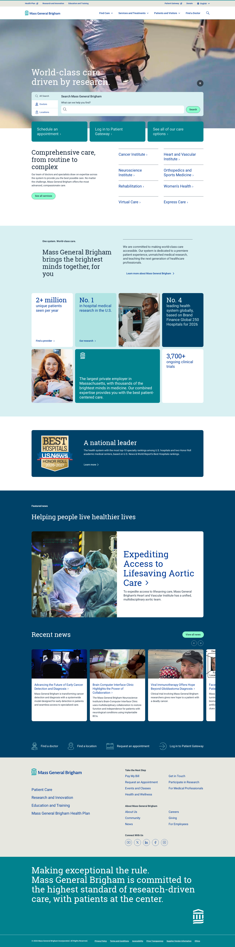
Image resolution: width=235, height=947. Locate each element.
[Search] (208, 13)
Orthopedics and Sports (178, 172)
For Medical (186, 788)
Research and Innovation (53, 3)
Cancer (132, 154)
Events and (138, 788)
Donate (189, 3)
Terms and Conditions (119, 941)
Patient (42, 789)
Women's (177, 186)
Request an (141, 782)
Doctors (43, 104)
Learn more (90, 464)
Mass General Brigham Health (61, 813)
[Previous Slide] (194, 643)
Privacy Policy (101, 941)
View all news (193, 634)
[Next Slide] (200, 643)
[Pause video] (200, 83)
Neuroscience (130, 172)
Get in (177, 776)
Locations (44, 112)
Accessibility (137, 941)
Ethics (197, 941)
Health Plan (30, 3)
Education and (51, 805)
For (178, 824)
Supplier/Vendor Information (179, 941)
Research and (52, 797)
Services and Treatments (132, 13)
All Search (44, 96)
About (131, 812)
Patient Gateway (172, 3)
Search (193, 109)
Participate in (184, 782)
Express (175, 202)
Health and (138, 794)
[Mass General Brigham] (42, 12)
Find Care (104, 13)
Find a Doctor (193, 13)
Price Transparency (154, 941)
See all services (43, 195)
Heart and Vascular (180, 156)
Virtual (128, 202)
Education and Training (78, 3)
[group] (59, 685)
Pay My (132, 776)
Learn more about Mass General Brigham (148, 273)
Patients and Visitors (165, 13)
